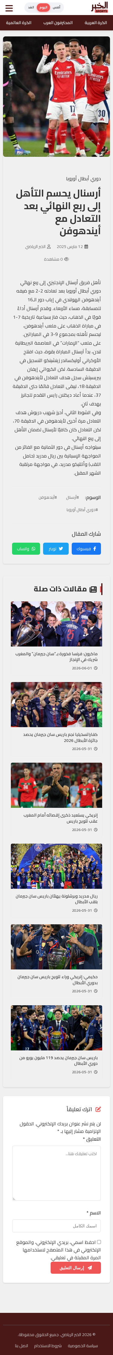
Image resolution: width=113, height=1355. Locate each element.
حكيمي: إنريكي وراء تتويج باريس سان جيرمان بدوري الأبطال (57, 980)
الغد (31, 7)
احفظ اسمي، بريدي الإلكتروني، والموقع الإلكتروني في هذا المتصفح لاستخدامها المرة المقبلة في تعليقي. (58, 1250)
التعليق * (92, 1139)
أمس (56, 7)
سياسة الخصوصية (83, 1345)
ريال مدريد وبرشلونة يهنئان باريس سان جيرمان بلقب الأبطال (57, 899)
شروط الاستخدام (48, 1345)
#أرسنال (72, 497)
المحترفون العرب (58, 22)
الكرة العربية (96, 22)
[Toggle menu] (11, 8)
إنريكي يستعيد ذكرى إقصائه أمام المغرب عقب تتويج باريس (61, 818)
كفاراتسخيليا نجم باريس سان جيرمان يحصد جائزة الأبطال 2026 (60, 737)
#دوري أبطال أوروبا (82, 509)
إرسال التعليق (72, 1267)
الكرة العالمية (18, 22)
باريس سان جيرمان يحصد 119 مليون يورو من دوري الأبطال (58, 1061)
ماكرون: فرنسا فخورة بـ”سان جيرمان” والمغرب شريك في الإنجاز (56, 657)
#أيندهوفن (48, 497)
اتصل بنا (21, 1345)
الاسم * (93, 1213)
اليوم (43, 7)
